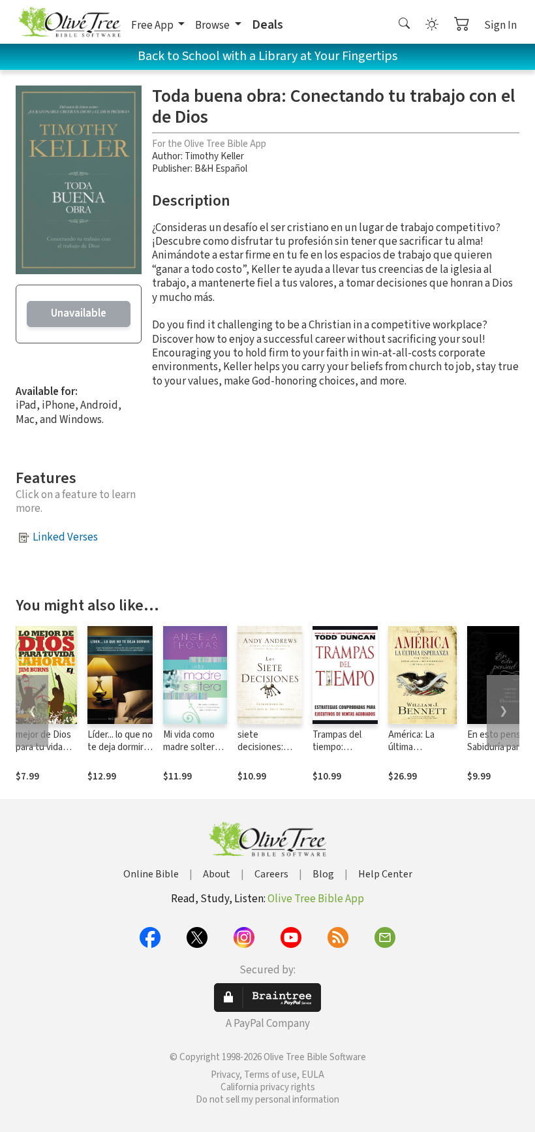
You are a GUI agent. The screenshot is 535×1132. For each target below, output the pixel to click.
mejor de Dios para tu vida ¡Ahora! (43, 747)
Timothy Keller (214, 156)
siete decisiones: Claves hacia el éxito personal (266, 753)
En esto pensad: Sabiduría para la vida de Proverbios (499, 753)
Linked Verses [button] (65, 537)
